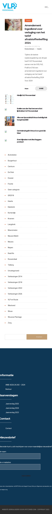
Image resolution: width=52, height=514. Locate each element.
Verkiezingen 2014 (15, 276)
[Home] (9, 10)
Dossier (11, 178)
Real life (11, 253)
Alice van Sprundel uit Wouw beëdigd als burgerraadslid (32, 118)
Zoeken (39, 337)
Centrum (11, 166)
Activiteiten (12, 155)
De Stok (11, 172)
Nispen (10, 247)
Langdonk (11, 224)
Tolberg (11, 265)
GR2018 (11, 195)
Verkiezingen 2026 (15, 294)
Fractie (10, 184)
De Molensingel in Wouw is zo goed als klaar (31, 132)
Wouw (10, 311)
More (26, 89)
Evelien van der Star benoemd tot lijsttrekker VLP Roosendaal (29, 109)
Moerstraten (12, 230)
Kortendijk (11, 213)
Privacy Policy (31, 486)
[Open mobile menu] (47, 7)
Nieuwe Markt (13, 236)
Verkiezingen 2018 (15, 282)
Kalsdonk (11, 207)
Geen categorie (13, 190)
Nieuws (10, 242)
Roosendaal (12, 259)
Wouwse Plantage (15, 317)
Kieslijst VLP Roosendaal (26, 95)
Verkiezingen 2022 (15, 288)
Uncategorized (13, 271)
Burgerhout (12, 161)
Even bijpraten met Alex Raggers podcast (29, 140)
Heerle (10, 201)
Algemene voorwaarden (43, 486)
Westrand (11, 305)
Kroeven (11, 219)
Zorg (9, 323)
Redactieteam (29, 49)
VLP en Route (13, 300)
